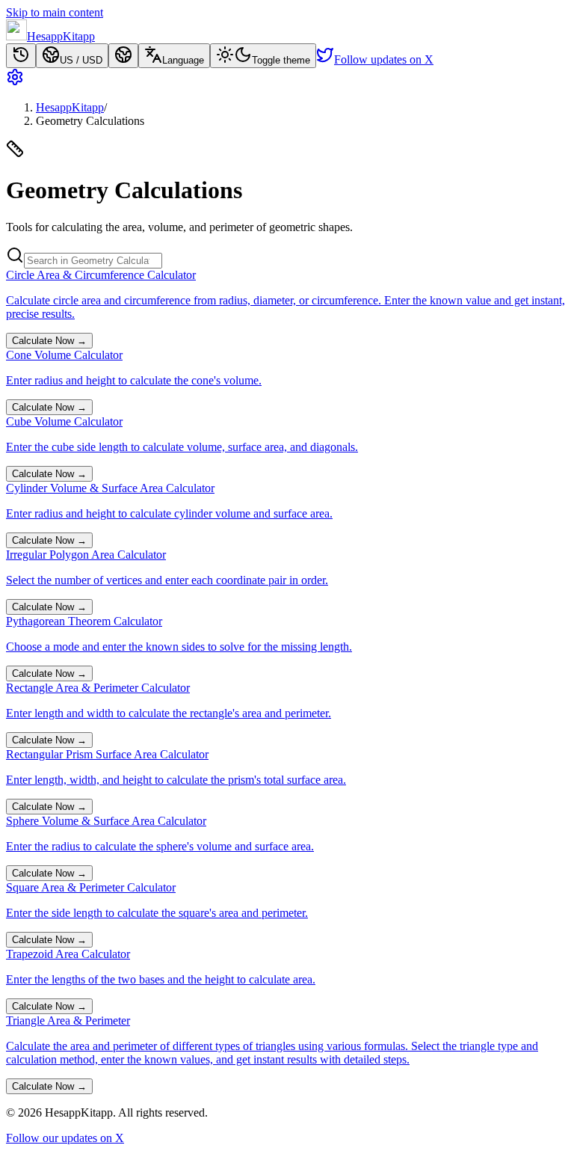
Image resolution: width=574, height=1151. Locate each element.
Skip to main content (54, 12)
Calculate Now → (49, 340)
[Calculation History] (21, 55)
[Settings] (287, 78)
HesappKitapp (70, 107)
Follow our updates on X (65, 1138)
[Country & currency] (123, 55)
